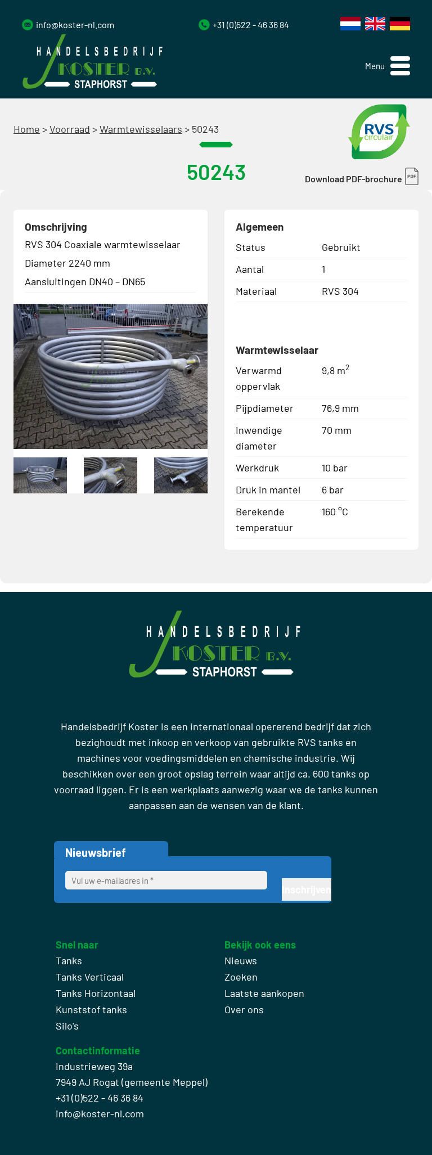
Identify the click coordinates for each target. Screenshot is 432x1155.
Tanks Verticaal (90, 976)
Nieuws (240, 960)
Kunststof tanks (91, 1009)
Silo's (67, 1025)
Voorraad (70, 129)
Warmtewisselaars (141, 129)
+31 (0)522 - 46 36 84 (251, 24)
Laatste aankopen (264, 993)
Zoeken (241, 976)
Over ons (244, 1009)
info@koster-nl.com (75, 24)
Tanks (69, 960)
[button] (387, 66)
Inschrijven (306, 889)
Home (27, 129)
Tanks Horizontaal (96, 993)
